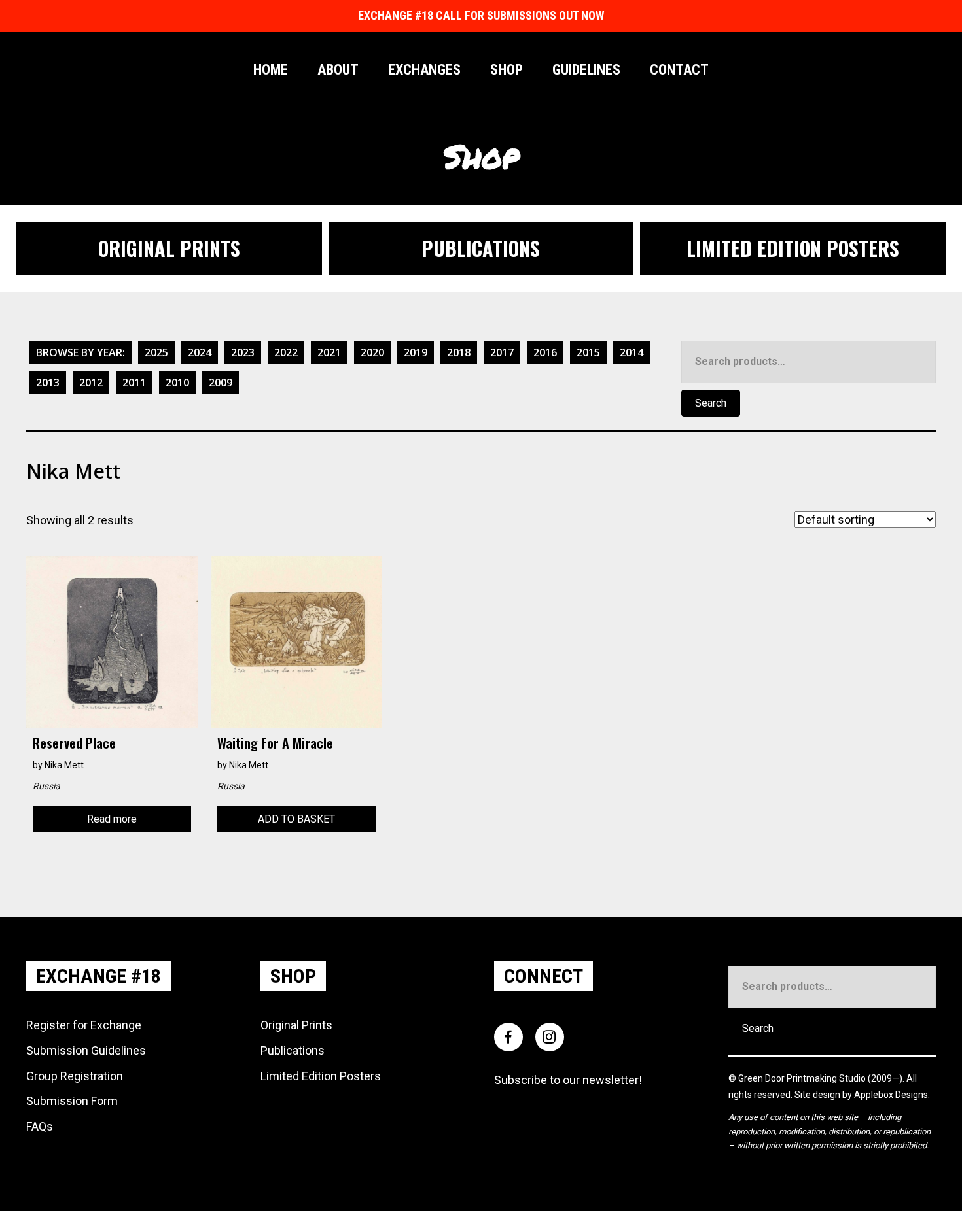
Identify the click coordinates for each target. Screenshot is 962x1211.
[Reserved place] (112, 641)
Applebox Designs (891, 1094)
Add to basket (296, 819)
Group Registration (74, 1076)
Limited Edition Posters (320, 1076)
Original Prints (296, 1025)
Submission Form (72, 1101)
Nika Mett (64, 765)
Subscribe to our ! (568, 1080)
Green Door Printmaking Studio (803, 1078)
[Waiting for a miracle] (296, 641)
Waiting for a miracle (275, 743)
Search (710, 403)
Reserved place (74, 743)
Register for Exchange (83, 1025)
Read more (112, 819)
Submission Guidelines (86, 1050)
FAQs (39, 1126)
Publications (292, 1050)
